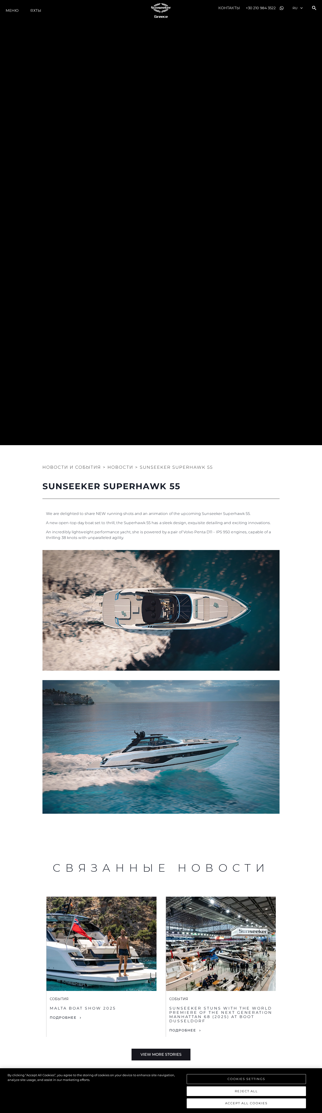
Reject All (246, 1091)
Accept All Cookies (246, 1103)
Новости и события (71, 467)
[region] (161, 1090)
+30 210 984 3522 (261, 8)
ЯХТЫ (35, 10)
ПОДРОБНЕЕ (63, 1017)
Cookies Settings (246, 1079)
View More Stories (161, 1054)
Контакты (229, 8)
